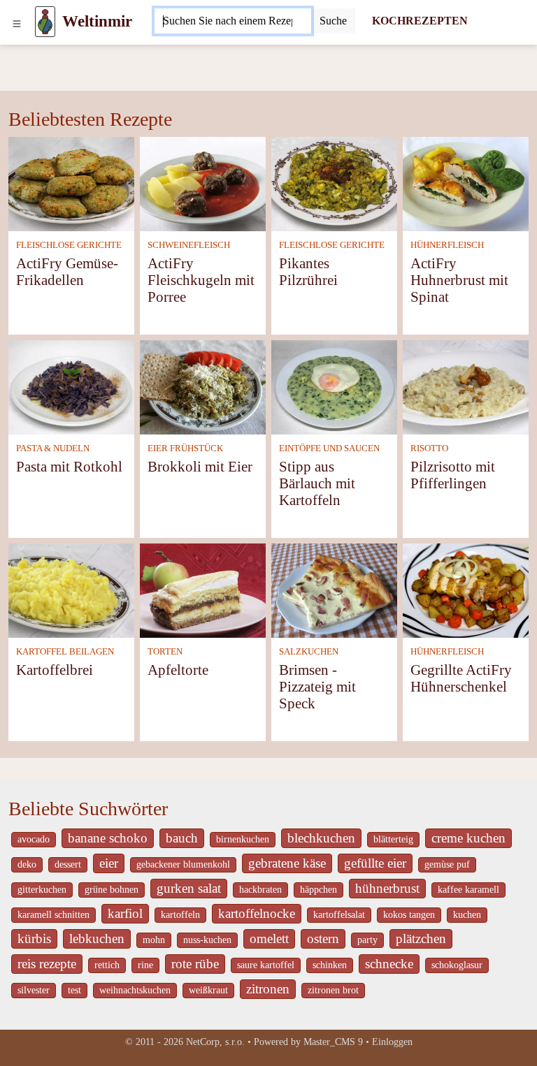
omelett (269, 938)
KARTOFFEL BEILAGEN (65, 652)
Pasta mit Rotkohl (69, 466)
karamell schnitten (53, 915)
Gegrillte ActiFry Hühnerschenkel (461, 678)
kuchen (467, 915)
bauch (182, 838)
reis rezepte (46, 963)
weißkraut (208, 990)
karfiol (125, 913)
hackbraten (260, 889)
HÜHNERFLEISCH (447, 245)
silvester (33, 990)
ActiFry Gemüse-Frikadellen (67, 271)
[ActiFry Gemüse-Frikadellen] (71, 183)
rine (145, 965)
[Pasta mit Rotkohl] (71, 386)
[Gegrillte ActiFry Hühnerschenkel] (466, 589)
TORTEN (165, 652)
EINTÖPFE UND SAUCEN (329, 448)
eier (108, 863)
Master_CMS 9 (333, 1042)
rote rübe (195, 963)
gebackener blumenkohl (183, 864)
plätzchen (421, 938)
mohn (154, 940)
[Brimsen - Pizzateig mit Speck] (334, 589)
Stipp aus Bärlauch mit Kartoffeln (317, 483)
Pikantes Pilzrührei (308, 271)
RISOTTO (429, 448)
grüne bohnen (111, 889)
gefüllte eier (375, 863)
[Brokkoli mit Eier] (203, 386)
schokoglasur (456, 965)
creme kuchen (468, 838)
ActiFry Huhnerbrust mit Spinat (459, 280)
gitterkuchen (41, 889)
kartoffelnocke (256, 913)
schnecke (389, 963)
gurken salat (189, 888)
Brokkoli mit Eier (200, 466)
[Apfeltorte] (203, 589)
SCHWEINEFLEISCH (189, 245)
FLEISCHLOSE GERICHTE (69, 245)
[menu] (17, 22)
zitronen (267, 988)
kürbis (34, 938)
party (367, 940)
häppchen (318, 889)
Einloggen (392, 1042)
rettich (107, 965)
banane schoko (108, 838)
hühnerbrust (387, 888)
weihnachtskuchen (135, 990)
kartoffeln (180, 915)
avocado (33, 839)
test (74, 990)
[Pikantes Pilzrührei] (334, 183)
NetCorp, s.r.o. (215, 1042)
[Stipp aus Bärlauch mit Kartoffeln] (334, 386)
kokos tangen (409, 915)
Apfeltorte (178, 670)
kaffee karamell (468, 889)
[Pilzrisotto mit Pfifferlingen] (466, 386)
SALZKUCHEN (308, 652)
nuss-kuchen (207, 940)
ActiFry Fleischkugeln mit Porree (201, 280)
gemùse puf (447, 864)
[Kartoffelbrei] (71, 589)
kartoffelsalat (339, 915)
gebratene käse (287, 863)
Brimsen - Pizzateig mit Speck (317, 686)
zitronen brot (333, 990)
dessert (68, 864)
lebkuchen (96, 938)
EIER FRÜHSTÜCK (185, 448)
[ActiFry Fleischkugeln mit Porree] (203, 183)
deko (26, 864)
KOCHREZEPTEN (420, 21)
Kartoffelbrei (54, 670)
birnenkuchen (242, 839)
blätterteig (393, 839)
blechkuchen (321, 838)
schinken (330, 965)
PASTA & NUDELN (53, 448)
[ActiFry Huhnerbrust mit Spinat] (466, 183)
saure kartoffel (265, 965)
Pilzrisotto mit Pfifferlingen (452, 474)
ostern (323, 938)
